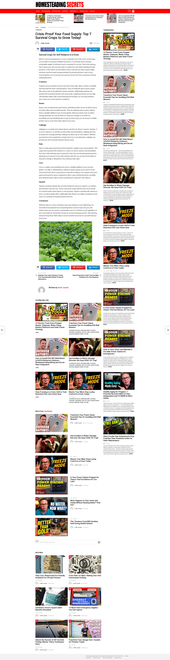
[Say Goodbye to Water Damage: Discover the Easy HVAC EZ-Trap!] (85, 347)
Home (38, 11)
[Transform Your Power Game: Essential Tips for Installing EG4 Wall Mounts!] (78, 18)
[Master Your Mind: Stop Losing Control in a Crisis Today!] (85, 381)
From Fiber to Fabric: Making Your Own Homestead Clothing (85, 576)
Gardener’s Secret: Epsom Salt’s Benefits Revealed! (48, 609)
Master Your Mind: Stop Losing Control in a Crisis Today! (82, 393)
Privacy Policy (117, 657)
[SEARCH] (129, 11)
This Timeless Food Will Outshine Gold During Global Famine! (84, 522)
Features (93, 330)
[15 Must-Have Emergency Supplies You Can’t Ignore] (85, 596)
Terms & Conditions (107, 657)
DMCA (126, 656)
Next (134, 19)
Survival (92, 11)
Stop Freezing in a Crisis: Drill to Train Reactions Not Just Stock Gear (51, 393)
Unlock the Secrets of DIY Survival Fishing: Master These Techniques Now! (49, 642)
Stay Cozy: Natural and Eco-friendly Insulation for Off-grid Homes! (50, 576)
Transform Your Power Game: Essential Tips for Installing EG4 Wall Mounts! (94, 17)
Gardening (65, 11)
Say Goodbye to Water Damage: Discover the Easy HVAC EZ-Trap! (83, 359)
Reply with (99, 542)
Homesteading (46, 11)
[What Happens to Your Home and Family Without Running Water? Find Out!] (51, 506)
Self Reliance (73, 11)
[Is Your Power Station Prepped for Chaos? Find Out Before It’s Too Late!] (51, 485)
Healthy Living (83, 11)
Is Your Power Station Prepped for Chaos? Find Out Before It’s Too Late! (84, 479)
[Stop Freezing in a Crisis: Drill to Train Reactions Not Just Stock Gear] (51, 381)
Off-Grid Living (56, 11)
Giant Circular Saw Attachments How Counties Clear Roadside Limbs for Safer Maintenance (118, 438)
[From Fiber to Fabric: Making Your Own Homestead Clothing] (85, 564)
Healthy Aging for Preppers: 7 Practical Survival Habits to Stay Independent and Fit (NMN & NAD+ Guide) (118, 395)
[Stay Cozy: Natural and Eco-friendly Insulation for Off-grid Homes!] (51, 564)
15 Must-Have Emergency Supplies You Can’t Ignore (83, 609)
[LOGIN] (133, 11)
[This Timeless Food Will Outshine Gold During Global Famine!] (51, 527)
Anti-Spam (88, 657)
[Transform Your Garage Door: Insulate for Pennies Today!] (85, 629)
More (126, 70)
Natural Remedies (74, 334)
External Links (96, 657)
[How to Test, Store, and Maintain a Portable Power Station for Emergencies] (119, 338)
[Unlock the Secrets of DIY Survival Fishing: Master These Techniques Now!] (51, 629)
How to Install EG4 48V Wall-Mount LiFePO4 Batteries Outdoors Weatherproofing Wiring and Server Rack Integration (127, 19)
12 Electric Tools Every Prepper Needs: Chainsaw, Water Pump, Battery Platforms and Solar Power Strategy (55, 19)
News (37, 332)
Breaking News (85, 330)
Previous (36, 19)
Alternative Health (74, 330)
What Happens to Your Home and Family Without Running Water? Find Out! (85, 503)
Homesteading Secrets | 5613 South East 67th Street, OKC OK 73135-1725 (104, 656)
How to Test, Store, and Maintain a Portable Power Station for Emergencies (117, 351)
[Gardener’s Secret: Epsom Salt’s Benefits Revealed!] (51, 596)
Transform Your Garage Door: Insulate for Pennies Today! (84, 641)
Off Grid (86, 334)
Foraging (71, 332)
